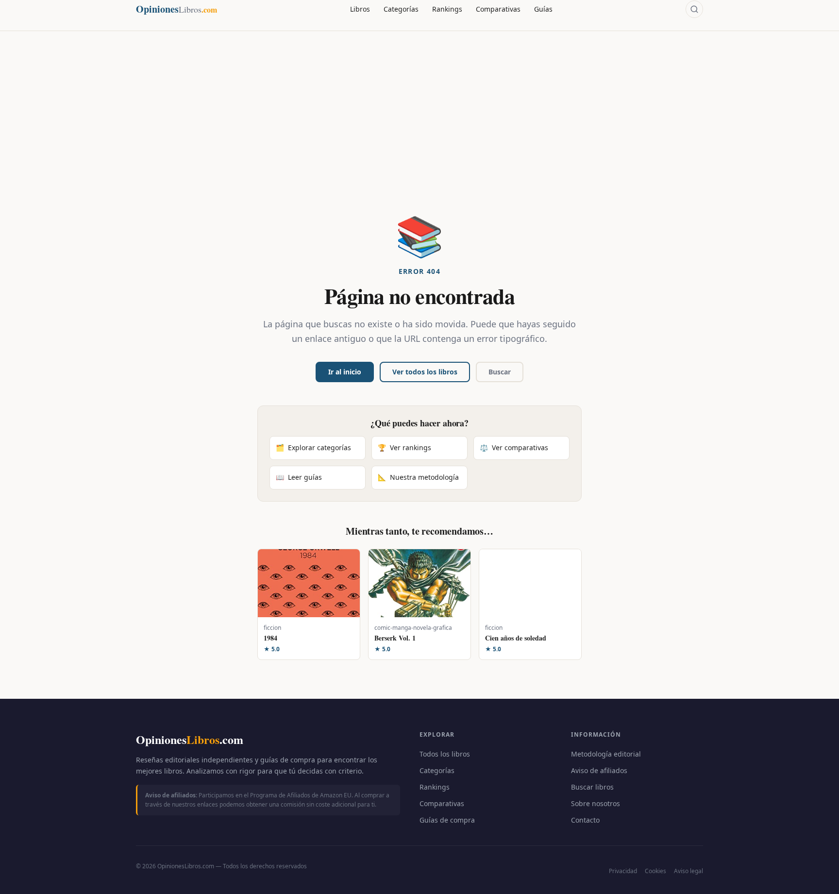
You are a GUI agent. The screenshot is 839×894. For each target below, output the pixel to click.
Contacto (585, 820)
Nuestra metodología (418, 477)
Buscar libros (592, 787)
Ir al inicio (344, 371)
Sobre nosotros (595, 803)
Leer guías (299, 477)
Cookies (655, 871)
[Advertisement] (419, 143)
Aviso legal (688, 871)
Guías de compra (447, 820)
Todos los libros (445, 754)
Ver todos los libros (424, 371)
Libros (360, 9)
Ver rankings (404, 447)
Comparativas (498, 9)
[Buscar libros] (694, 9)
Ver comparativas (514, 447)
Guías (543, 9)
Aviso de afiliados (599, 770)
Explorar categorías (313, 447)
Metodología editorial (606, 754)
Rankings (447, 9)
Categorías (401, 9)
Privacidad (623, 871)
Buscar (499, 371)
